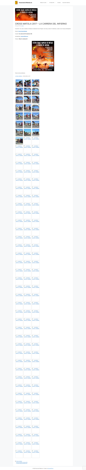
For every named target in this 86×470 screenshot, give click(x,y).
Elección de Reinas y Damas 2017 (21, 462)
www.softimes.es (24, 36)
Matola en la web (43, 2)
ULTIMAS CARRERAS (18, 76)
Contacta (59, 2)
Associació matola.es (66, 2)
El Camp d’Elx (51, 2)
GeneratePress (50, 468)
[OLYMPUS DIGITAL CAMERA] (35, 83)
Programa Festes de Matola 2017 (21, 463)
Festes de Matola (19, 461)
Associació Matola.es (25, 2)
